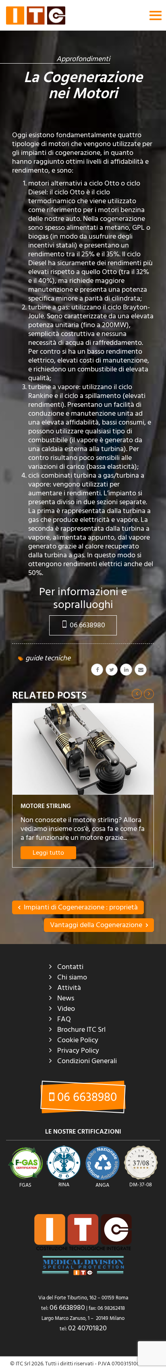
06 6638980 (86, 625)
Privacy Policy (78, 1050)
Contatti (70, 967)
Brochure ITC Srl (81, 1030)
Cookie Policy (77, 1040)
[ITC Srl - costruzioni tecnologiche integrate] (35, 15)
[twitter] (112, 670)
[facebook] (97, 670)
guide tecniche (48, 658)
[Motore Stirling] (83, 749)
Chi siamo (72, 977)
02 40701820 (87, 1328)
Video (66, 1009)
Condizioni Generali (87, 1061)
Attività (69, 988)
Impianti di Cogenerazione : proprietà (80, 907)
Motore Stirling (46, 806)
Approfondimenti (83, 59)
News (65, 998)
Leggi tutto (48, 852)
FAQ (64, 1019)
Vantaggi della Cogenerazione (97, 925)
